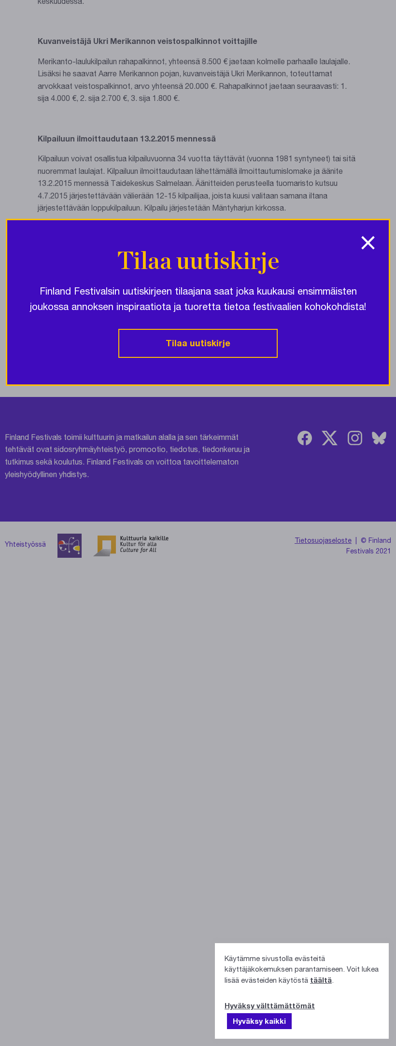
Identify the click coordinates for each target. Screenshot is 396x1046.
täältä (321, 979)
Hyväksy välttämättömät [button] (270, 1005)
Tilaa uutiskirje (198, 343)
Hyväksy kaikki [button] (259, 1021)
